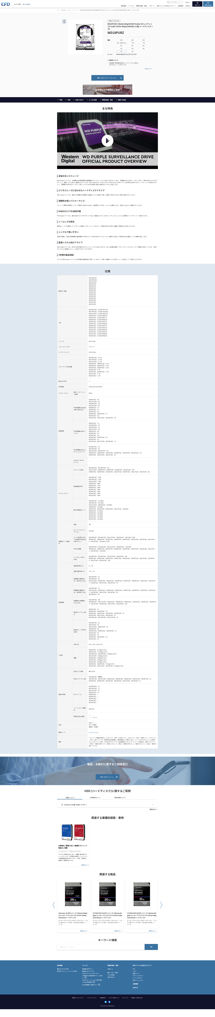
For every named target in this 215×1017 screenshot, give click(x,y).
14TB (132, 40)
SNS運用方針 (103, 997)
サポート (152, 6)
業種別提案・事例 (141, 6)
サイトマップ (125, 997)
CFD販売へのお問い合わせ (137, 997)
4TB (132, 45)
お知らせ (188, 6)
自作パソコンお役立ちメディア (166, 6)
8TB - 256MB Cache (121, 43)
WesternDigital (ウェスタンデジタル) (126, 54)
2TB (132, 48)
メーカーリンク (93, 732)
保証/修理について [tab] (120, 798)
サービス (131, 6)
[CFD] (5, 5)
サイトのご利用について (113, 997)
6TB (144, 43)
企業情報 (180, 6)
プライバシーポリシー (92, 997)
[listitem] (153, 809)
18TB (121, 40)
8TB (133, 43)
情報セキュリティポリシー (78, 997)
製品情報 (123, 6)
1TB (132, 51)
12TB (143, 40)
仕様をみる (147, 69)
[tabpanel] (107, 806)
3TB (121, 48)
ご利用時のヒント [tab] (95, 798)
